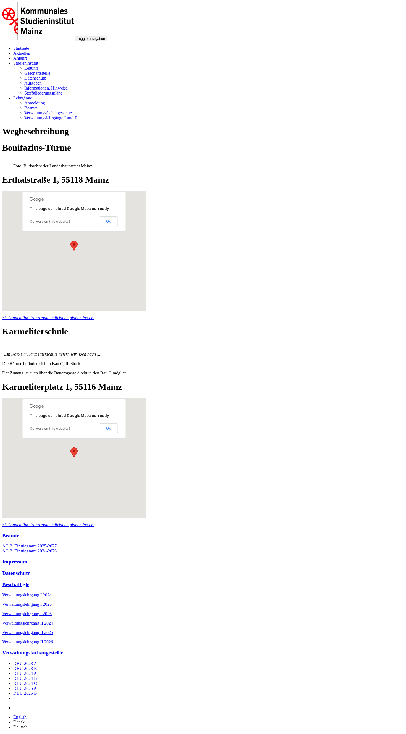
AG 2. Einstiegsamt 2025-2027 (29, 546)
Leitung (31, 68)
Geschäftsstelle (37, 73)
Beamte (31, 108)
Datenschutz (35, 78)
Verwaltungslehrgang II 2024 (27, 623)
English (20, 717)
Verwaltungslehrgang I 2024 (27, 595)
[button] (74, 246)
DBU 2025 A (25, 688)
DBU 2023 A (25, 663)
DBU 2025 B (25, 693)
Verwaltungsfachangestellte (48, 113)
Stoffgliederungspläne (43, 93)
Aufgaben (33, 83)
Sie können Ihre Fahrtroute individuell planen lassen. (48, 317)
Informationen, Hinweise (46, 88)
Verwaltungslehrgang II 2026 (27, 641)
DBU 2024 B (25, 678)
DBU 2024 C (25, 683)
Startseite (21, 48)
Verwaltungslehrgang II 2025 (27, 632)
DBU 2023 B (25, 668)
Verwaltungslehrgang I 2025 (27, 604)
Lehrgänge (22, 98)
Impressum (14, 562)
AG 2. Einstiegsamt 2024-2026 (29, 551)
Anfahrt (20, 58)
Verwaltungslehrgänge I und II (50, 118)
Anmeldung (34, 103)
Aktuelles (21, 53)
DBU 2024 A (25, 673)
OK (108, 221)
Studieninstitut (25, 63)
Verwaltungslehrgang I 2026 (27, 613)
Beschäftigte (15, 584)
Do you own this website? (50, 222)
